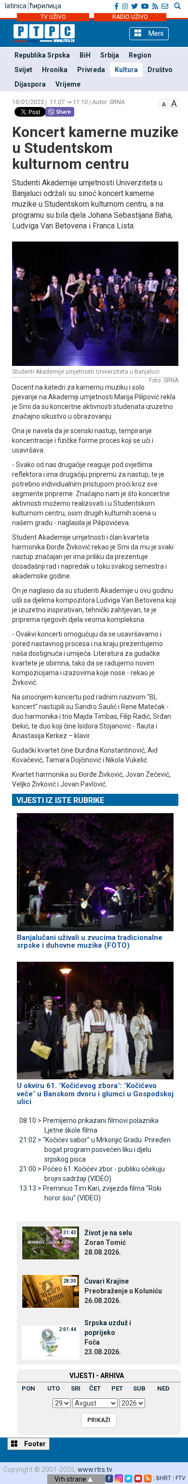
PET (117, 1388)
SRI (76, 1388)
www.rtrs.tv (95, 1469)
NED (163, 1388)
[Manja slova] (164, 102)
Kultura (126, 70)
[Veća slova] (174, 102)
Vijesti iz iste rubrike (60, 800)
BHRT (163, 1478)
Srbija (109, 55)
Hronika (54, 70)
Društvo (160, 70)
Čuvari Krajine (106, 1281)
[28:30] (50, 1291)
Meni (155, 33)
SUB (139, 1388)
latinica (16, 6)
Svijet (23, 70)
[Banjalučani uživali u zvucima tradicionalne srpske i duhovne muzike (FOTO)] (95, 868)
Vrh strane (71, 1479)
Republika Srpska (42, 55)
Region (140, 55)
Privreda (91, 70)
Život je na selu (108, 1233)
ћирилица (45, 6)
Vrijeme (68, 84)
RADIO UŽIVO (130, 17)
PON (28, 1388)
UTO (53, 1388)
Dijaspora (30, 84)
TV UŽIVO (53, 17)
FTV (180, 1478)
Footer (34, 1444)
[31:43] (50, 1242)
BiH (85, 55)
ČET (95, 1388)
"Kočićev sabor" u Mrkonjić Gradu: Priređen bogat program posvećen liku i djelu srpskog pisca (95, 1149)
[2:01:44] (50, 1342)
